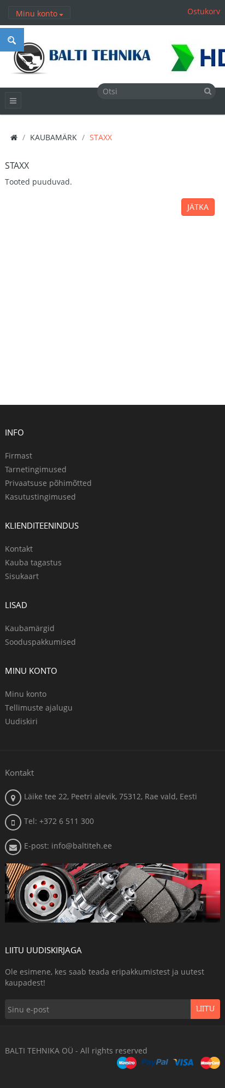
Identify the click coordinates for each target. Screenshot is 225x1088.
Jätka (198, 207)
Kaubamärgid (30, 628)
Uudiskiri (21, 721)
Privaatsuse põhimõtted (48, 483)
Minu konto (25, 694)
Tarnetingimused (36, 469)
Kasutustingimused (40, 496)
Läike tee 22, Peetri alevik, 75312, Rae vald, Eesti (110, 796)
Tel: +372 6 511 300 (59, 821)
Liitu (205, 1009)
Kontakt (19, 548)
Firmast (18, 455)
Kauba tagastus (33, 562)
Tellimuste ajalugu (39, 707)
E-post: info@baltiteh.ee (68, 845)
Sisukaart (22, 576)
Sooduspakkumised (40, 642)
